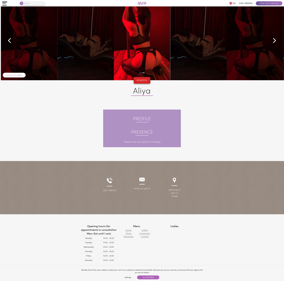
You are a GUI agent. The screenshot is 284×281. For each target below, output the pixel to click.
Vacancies (128, 236)
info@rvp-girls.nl (142, 188)
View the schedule (269, 3)
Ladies (144, 230)
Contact (145, 236)
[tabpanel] (142, 42)
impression (144, 233)
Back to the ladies (14, 75)
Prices (128, 233)
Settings (128, 277)
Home (128, 230)
